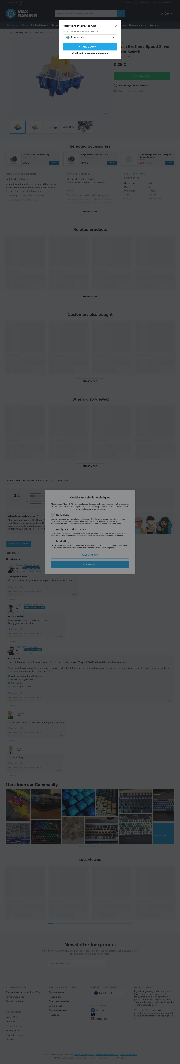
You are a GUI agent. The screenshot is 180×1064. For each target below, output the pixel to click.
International (78, 37)
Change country (90, 47)
